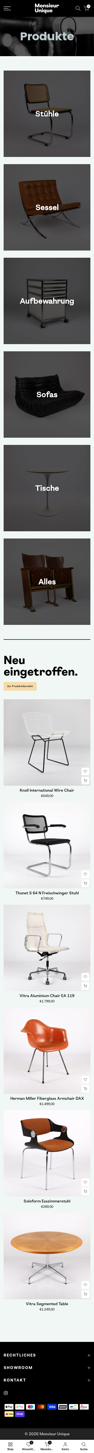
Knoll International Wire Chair (47, 790)
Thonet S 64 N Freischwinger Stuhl (47, 893)
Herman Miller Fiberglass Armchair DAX (47, 1098)
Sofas (47, 394)
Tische (47, 488)
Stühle (47, 114)
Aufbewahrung (47, 301)
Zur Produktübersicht (20, 686)
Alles (47, 582)
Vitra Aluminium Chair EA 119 (47, 995)
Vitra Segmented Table (47, 1304)
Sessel (47, 207)
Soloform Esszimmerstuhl (47, 1201)
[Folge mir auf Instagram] (6, 1393)
